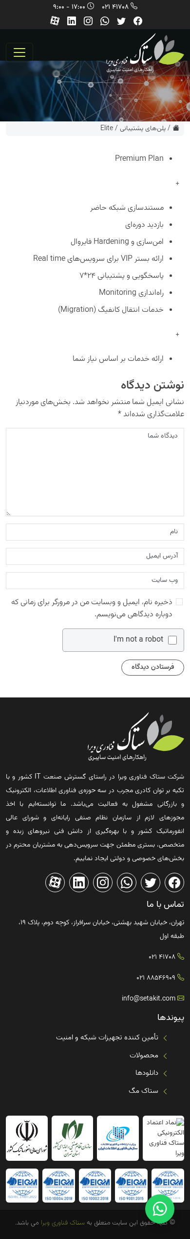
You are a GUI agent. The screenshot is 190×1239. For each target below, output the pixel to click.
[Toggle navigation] (19, 52)
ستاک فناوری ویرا (62, 1223)
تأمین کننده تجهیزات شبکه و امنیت (107, 1037)
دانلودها (146, 1073)
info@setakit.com (148, 999)
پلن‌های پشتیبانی (143, 129)
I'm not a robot (138, 640)
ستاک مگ (143, 1091)
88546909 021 (155, 978)
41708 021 (115, 7)
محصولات (144, 1055)
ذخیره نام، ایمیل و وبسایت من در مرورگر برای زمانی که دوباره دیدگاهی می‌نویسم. (91, 608)
